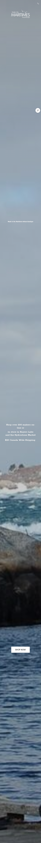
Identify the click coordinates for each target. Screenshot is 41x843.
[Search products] (38, 110)
